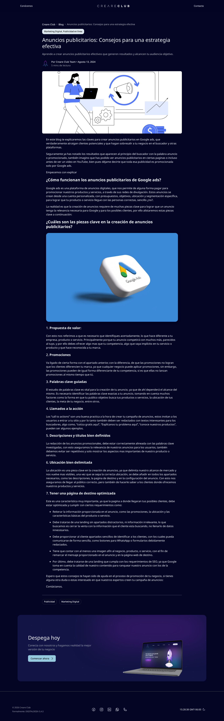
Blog (61, 24)
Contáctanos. (54, 586)
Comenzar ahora (40, 658)
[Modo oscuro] (203, 709)
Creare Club (48, 24)
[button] (26, 6)
